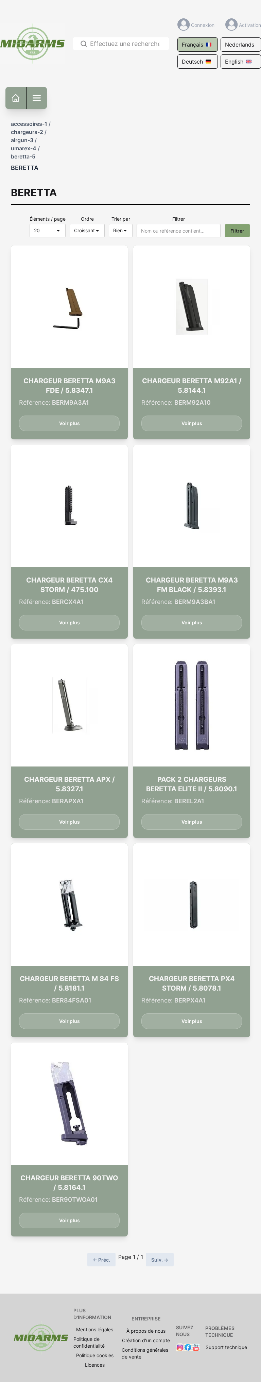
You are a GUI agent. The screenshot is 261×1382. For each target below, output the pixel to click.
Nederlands (239, 44)
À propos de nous (146, 1331)
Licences (95, 1365)
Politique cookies (95, 1355)
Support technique (226, 1347)
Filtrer (178, 219)
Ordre (87, 219)
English (234, 61)
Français (192, 44)
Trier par (120, 219)
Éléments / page (48, 219)
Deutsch (192, 61)
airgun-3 (22, 140)
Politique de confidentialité (89, 1342)
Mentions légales (94, 1329)
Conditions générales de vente (145, 1353)
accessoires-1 (29, 123)
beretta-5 (23, 156)
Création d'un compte (146, 1340)
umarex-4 (23, 148)
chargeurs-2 (27, 132)
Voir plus (69, 423)
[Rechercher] (82, 43)
